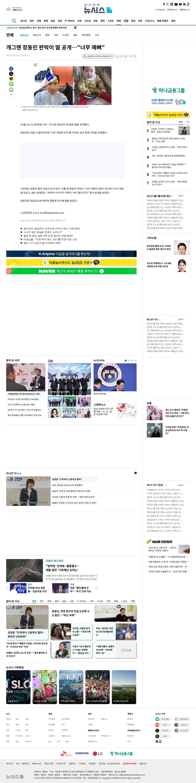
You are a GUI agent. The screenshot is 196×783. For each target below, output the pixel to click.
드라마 (65, 35)
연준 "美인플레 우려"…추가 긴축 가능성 (80, 591)
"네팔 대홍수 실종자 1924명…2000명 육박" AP (105, 650)
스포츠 (110, 20)
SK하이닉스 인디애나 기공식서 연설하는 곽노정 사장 (26, 409)
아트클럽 (51, 724)
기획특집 (64, 730)
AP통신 (130, 719)
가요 (56, 35)
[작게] (130, 56)
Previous (7, 588)
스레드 (165, 736)
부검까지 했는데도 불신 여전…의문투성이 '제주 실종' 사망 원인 (39, 27)
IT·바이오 (70, 20)
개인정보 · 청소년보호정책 (109, 763)
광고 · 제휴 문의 (22, 763)
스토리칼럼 (65, 719)
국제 (39, 20)
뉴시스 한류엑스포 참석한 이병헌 (21, 404)
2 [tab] (129, 361)
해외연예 (86, 35)
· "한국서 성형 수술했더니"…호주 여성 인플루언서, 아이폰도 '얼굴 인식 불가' (168, 571)
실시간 (24, 20)
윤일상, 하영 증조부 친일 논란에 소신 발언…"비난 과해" (71, 613)
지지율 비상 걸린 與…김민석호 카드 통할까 (37, 591)
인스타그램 (183, 730)
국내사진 (91, 719)
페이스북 (184, 724)
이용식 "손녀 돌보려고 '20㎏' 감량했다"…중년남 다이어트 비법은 (81, 650)
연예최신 (24, 35)
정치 (32, 20)
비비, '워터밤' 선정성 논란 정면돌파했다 (104, 632)
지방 (95, 20)
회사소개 (9, 763)
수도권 (87, 20)
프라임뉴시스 (172, 9)
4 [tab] (136, 361)
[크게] (134, 56)
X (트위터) (165, 730)
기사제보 (82, 763)
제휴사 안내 (36, 763)
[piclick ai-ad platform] (50, 67)
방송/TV (37, 35)
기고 (63, 724)
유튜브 (165, 724)
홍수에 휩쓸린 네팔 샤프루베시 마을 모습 (24, 415)
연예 (119, 20)
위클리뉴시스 (184, 9)
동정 (67, 741)
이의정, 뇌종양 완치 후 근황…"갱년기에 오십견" (81, 632)
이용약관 (92, 763)
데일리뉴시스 (66, 736)
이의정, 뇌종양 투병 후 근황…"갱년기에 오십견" (73, 497)
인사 (50, 741)
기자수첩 (152, 238)
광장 (133, 20)
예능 (75, 35)
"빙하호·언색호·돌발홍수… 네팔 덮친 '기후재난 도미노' (63, 568)
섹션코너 (51, 736)
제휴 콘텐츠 (162, 20)
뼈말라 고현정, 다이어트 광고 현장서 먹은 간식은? (74, 502)
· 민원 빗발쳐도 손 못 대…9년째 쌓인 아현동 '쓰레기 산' (168, 561)
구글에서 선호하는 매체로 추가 (99, 56)
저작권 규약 (60, 763)
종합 (34, 601)
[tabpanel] (115, 381)
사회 (79, 20)
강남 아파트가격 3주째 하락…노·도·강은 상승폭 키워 (103, 411)
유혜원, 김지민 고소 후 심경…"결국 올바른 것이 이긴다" (26, 654)
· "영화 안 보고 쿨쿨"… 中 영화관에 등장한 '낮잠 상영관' (168, 556)
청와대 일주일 (100, 393)
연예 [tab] (181, 121)
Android (130, 735)
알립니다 (143, 763)
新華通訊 (130, 724)
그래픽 (90, 724)
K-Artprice (160, 9)
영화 (47, 35)
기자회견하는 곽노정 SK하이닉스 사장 (23, 393)
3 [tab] (132, 361)
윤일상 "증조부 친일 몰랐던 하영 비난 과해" (71, 491)
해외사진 (104, 719)
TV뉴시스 (149, 20)
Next (96, 588)
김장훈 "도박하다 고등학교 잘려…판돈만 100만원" (26, 634)
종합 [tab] (188, 121)
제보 (173, 20)
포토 (140, 20)
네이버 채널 (165, 719)
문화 (102, 20)
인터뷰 (50, 730)
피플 (149, 403)
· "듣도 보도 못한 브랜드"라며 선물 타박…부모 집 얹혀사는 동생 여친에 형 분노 (168, 566)
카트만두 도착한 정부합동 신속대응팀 (23, 399)
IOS (128, 741)
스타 (97, 35)
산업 (60, 20)
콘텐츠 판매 (48, 763)
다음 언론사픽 (183, 719)
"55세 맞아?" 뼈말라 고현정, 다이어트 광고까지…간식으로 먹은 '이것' (26, 645)
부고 (58, 741)
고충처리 (72, 763)
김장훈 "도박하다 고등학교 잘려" (67, 479)
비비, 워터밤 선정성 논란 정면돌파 (67, 485)
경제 (46, 20)
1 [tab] (126, 361)
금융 (53, 20)
